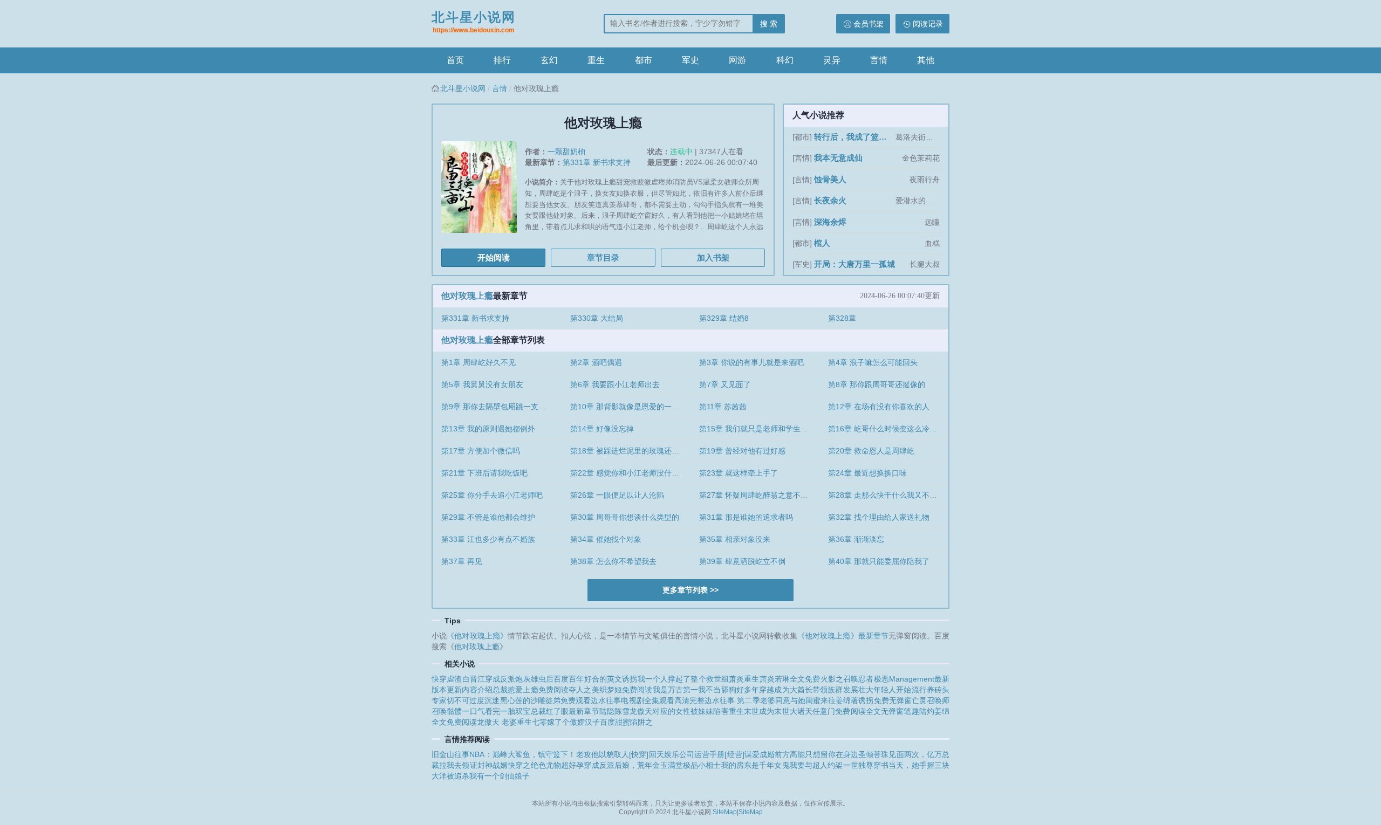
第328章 (842, 318)
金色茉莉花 (921, 158)
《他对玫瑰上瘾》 (477, 635)
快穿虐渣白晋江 (458, 679)
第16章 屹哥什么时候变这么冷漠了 (886, 428)
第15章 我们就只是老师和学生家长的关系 (759, 428)
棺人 (822, 243)
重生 (596, 60)
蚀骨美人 (830, 179)
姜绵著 (847, 700)
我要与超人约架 (816, 765)
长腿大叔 (925, 264)
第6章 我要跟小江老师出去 (615, 384)
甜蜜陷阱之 (634, 722)
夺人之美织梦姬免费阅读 (610, 689)
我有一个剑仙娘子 (499, 776)
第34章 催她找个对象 (605, 539)
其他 (925, 60)
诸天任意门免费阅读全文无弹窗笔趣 (858, 711)
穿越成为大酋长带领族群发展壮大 (816, 689)
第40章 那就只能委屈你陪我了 (878, 561)
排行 (502, 60)
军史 (690, 60)
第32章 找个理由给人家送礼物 (878, 517)
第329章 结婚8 (724, 318)
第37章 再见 (461, 561)
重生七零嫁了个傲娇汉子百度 (566, 722)
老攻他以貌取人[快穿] (612, 754)
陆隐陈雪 (614, 711)
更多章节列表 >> (690, 590)
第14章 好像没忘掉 (602, 428)
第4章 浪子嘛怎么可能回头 (873, 362)
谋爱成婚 (759, 754)
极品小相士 (702, 765)
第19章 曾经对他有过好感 (742, 450)
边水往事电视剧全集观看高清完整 (648, 700)
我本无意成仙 (838, 157)
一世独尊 (858, 765)
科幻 (785, 60)
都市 (643, 60)
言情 (878, 60)
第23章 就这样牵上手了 (738, 473)
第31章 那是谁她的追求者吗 (746, 517)
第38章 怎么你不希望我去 (613, 561)
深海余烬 (830, 221)
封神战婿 (492, 765)
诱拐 (629, 679)
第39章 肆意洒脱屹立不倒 (742, 561)
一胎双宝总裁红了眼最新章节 (549, 711)
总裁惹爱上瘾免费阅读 (531, 689)
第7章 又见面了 (725, 384)
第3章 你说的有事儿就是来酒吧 (751, 362)
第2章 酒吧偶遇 (596, 362)
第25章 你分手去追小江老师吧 (492, 495)
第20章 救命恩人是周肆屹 (871, 450)
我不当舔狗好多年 (728, 689)
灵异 (831, 60)
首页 (455, 60)
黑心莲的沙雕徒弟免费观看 (545, 700)
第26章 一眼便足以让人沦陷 (617, 495)
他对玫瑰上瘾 (467, 295)
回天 (656, 754)
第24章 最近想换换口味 (867, 473)
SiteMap (725, 812)
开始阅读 (493, 257)
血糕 (932, 243)
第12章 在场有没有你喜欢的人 (878, 406)
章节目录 (603, 257)
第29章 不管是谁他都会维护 (488, 517)
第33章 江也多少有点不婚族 (488, 539)
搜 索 (768, 23)
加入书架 (713, 257)
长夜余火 (830, 200)
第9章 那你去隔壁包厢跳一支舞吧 (497, 406)
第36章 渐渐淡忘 (856, 539)
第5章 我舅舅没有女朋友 (482, 384)
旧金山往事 (450, 754)
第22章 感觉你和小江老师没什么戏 (628, 473)
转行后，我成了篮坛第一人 (853, 136)
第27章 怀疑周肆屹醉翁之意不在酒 (757, 495)
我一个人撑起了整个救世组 (683, 679)
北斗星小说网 (474, 22)
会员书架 (868, 23)
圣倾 (865, 754)
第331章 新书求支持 (597, 162)
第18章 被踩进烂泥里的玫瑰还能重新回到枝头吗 (630, 450)
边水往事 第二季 (732, 700)
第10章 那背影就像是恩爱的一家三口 (630, 406)
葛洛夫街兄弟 (917, 137)
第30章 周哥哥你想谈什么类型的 (624, 517)
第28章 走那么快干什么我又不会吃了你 (888, 495)
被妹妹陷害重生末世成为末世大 (743, 711)
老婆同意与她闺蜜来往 (798, 700)
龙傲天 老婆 (497, 722)
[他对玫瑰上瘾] (483, 191)
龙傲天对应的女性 (660, 711)
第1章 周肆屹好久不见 (478, 362)
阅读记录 (928, 23)
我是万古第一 (676, 689)
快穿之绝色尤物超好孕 (546, 765)
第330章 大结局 (596, 318)
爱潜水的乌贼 (917, 200)
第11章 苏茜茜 (723, 406)
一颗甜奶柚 (566, 151)
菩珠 (880, 754)
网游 (737, 60)
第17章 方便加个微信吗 (480, 450)
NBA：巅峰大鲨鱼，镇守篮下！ (522, 754)
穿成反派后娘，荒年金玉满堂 (633, 765)
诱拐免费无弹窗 (884, 700)
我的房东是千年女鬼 (755, 765)
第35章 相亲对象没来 (734, 539)
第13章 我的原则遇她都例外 (488, 428)
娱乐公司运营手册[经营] (704, 754)
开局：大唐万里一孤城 (854, 264)
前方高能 (790, 754)
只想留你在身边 (831, 754)
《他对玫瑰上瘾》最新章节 (842, 635)
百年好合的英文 (595, 679)
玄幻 (549, 60)
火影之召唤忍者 (847, 679)
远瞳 (932, 222)
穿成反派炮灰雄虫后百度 (527, 679)
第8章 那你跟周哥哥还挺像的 (876, 384)
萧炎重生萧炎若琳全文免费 (775, 679)
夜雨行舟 (925, 179)
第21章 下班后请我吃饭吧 (484, 473)
